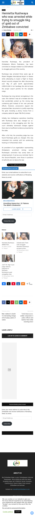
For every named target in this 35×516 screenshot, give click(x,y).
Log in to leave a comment (17, 336)
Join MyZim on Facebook (17, 433)
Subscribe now (9, 221)
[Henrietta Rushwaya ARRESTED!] (8, 236)
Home (3, 7)
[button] (3, 2)
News (8, 7)
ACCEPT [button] (17, 511)
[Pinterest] (12, 34)
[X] (8, 34)
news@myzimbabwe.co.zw (21, 489)
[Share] (4, 283)
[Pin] (13, 283)
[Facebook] (4, 34)
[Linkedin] (21, 34)
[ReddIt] (25, 34)
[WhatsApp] (16, 34)
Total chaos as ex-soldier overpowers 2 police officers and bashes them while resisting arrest (26, 318)
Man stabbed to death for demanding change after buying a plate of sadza (9, 317)
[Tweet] (9, 283)
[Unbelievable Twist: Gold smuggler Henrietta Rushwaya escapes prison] (23, 236)
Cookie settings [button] (8, 512)
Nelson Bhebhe (7, 30)
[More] (30, 34)
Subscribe (7, 424)
